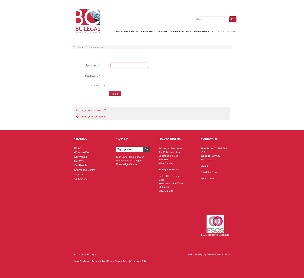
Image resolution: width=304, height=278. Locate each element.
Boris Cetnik (207, 178)
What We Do (131, 31)
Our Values (147, 31)
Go (233, 19)
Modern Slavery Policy (118, 261)
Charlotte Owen (209, 172)
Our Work (162, 31)
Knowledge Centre (197, 31)
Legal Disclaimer (82, 261)
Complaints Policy (138, 261)
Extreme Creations (215, 254)
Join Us (215, 31)
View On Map (166, 163)
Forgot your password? (92, 110)
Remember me (97, 85)
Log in (115, 93)
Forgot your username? (92, 116)
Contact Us (228, 31)
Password (92, 75)
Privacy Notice (99, 261)
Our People (177, 31)
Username (92, 65)
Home (119, 31)
